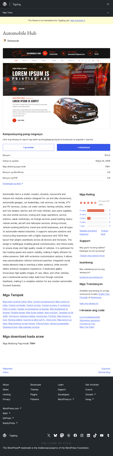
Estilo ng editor (9, 309)
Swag (89, 399)
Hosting (7, 394)
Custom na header (17, 305)
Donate (90, 394)
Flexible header (18, 312)
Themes (34, 389)
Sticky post (51, 320)
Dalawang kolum (10, 327)
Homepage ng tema (12, 183)
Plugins (33, 394)
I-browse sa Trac (87, 323)
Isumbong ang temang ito (91, 277)
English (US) (104, 294)
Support (62, 389)
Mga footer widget (34, 312)
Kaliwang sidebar (27, 316)
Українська (96, 297)
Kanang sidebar (15, 320)
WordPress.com (12, 408)
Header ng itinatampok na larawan (33, 309)
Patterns (34, 399)
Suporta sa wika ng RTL (34, 320)
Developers (63, 394)
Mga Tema (7, 12)
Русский (83, 297)
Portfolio (52, 316)
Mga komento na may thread (21, 323)
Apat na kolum (51, 312)
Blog (30, 301)
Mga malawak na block (29, 327)
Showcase (35, 384)
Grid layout (14, 316)
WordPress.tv (66, 399)
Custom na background (43, 301)
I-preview (28, 147)
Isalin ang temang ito (89, 303)
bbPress (8, 418)
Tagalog (13, 435)
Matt (6, 413)
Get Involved (92, 384)
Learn (61, 384)
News (6, 389)
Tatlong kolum (42, 323)
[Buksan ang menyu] (108, 4)
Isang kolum (42, 316)
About (6, 384)
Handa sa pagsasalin (59, 323)
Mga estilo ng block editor (15, 301)
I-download (84, 147)
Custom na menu (49, 305)
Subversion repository (90, 320)
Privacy (6, 399)
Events (88, 389)
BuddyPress (10, 423)
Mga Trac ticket (87, 327)
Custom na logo (33, 305)
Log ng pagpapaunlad (90, 317)
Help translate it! (77, 20)
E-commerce (64, 305)
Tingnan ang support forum (92, 255)
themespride (13, 40)
